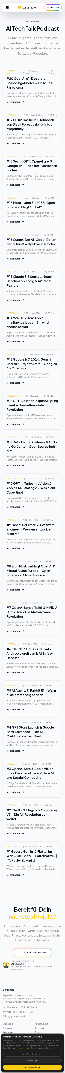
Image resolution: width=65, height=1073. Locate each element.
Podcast (39, 1028)
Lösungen (8, 1032)
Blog (37, 1032)
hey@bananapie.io (16, 1016)
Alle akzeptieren (32, 1067)
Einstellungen (32, 1060)
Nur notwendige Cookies (32, 1054)
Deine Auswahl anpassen (19, 1048)
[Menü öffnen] (7, 7)
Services (7, 1028)
